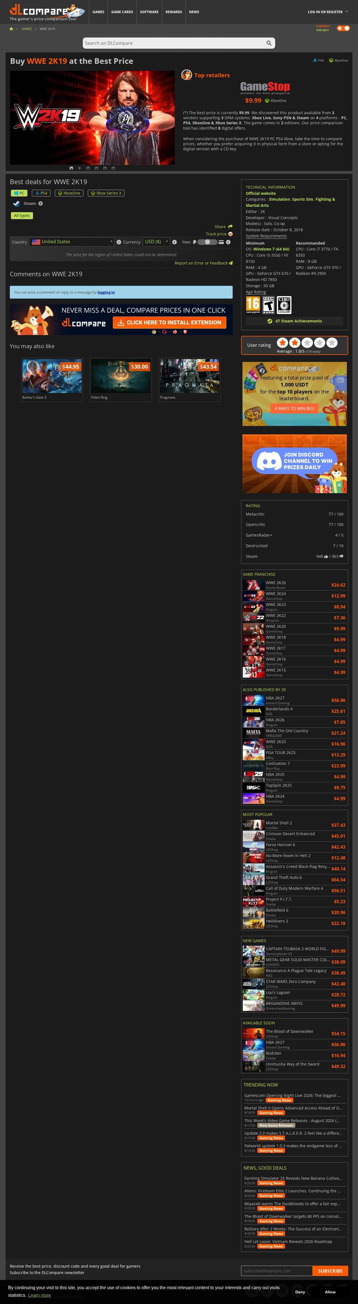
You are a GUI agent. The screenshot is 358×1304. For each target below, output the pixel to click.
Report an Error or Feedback (202, 263)
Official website (261, 193)
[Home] (11, 29)
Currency (131, 242)
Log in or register (325, 12)
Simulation (279, 199)
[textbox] (52, 242)
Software (149, 12)
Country (19, 242)
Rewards (174, 12)
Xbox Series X (108, 193)
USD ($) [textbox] (153, 241)
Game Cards (122, 12)
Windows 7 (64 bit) (271, 249)
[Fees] (207, 242)
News (194, 12)
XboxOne (71, 193)
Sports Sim (302, 199)
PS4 (44, 193)
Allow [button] (330, 1292)
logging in (106, 292)
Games (98, 12)
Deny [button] (300, 1292)
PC (22, 193)
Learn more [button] (39, 1295)
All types (22, 215)
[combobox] (71, 242)
